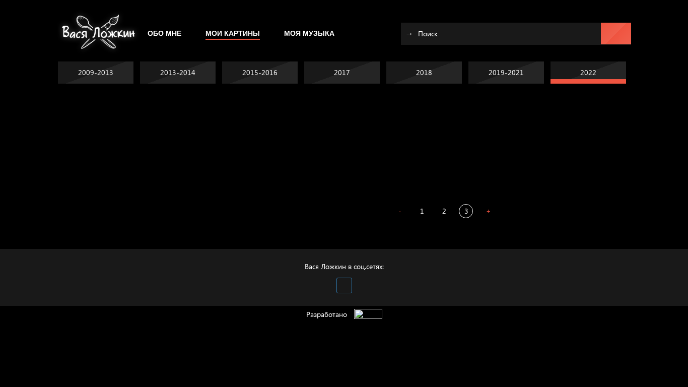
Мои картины (232, 33)
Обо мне (164, 33)
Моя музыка (309, 33)
